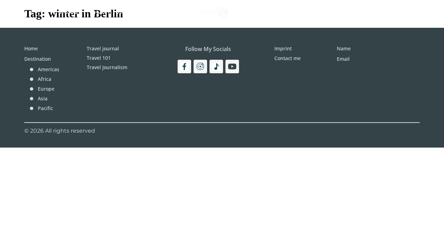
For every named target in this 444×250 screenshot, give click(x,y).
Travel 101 (107, 12)
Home (69, 12)
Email (343, 59)
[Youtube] (232, 66)
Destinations (263, 12)
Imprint (353, 12)
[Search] (406, 12)
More (313, 12)
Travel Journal (158, 12)
